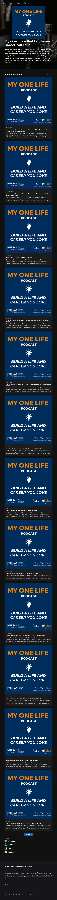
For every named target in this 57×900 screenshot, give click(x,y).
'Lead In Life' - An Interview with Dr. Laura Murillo (19, 257)
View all (49, 75)
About (31, 884)
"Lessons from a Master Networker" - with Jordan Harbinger (22, 573)
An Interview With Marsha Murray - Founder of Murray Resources (23, 823)
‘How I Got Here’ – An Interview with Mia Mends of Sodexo (21, 510)
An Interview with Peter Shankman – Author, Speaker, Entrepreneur (24, 698)
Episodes (6, 884)
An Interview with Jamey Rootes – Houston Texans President (22, 760)
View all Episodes (28, 834)
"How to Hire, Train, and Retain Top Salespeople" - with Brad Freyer (23, 448)
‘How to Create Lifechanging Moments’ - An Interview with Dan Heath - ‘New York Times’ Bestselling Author (28, 194)
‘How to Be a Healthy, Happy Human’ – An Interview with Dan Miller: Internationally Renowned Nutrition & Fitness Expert (28, 130)
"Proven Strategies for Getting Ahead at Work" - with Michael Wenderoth (25, 635)
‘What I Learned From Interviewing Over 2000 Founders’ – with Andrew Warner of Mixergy (28, 320)
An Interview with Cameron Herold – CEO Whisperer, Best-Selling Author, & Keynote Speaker (28, 384)
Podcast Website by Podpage (32, 894)
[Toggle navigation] (52, 3)
